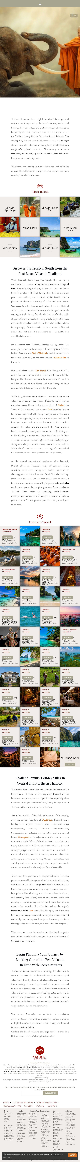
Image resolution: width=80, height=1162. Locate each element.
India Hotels (19, 1117)
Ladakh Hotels (32, 1126)
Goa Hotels (32, 1122)
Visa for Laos (69, 1122)
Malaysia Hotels (20, 1124)
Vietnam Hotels (20, 1141)
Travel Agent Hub (12, 1106)
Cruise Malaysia (8, 1133)
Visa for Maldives (70, 1125)
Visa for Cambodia (71, 1114)
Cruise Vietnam (8, 1139)
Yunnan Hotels (33, 1119)
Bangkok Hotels (45, 1124)
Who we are (7, 1115)
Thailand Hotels (20, 1136)
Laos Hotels (19, 1122)
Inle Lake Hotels (45, 1131)
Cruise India (7, 1127)
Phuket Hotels (45, 1129)
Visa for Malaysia (70, 1124)
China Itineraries (57, 1119)
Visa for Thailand (70, 1139)
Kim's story (7, 1116)
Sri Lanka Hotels (20, 1133)
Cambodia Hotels (21, 1113)
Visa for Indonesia (70, 1119)
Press (6, 1102)
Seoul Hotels (44, 1139)
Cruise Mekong (8, 1132)
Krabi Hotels (44, 1128)
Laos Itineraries (57, 1130)
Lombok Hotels (33, 1132)
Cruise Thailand (8, 1138)
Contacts (52, 1106)
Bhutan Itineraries (58, 1115)
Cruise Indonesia (9, 1129)
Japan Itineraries (58, 1129)
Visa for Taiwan (70, 1138)
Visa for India (69, 1117)
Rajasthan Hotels (33, 1127)
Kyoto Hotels (32, 1138)
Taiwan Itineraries (58, 1149)
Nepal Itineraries (57, 1138)
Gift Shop (6, 1119)
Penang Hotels (45, 1121)
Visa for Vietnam (70, 1144)
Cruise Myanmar (9, 1136)
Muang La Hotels (45, 1120)
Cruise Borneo (8, 1130)
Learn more (7, 1157)
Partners (6, 1118)
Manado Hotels (33, 1133)
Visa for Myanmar (70, 1127)
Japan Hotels (20, 1121)
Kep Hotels (32, 1113)
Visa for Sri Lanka (70, 1136)
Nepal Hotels (19, 1127)
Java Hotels (32, 1130)
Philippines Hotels (21, 1128)
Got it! (72, 1155)
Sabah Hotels (44, 1123)
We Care (40, 1106)
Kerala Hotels (32, 1124)
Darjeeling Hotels (33, 1121)
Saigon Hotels (44, 1146)
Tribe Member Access (47, 1102)
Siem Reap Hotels (33, 1115)
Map (5, 1121)
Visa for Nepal (69, 1128)
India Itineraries (57, 1124)
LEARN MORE (7, 537)
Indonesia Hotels (21, 1119)
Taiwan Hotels (20, 1135)
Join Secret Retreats (22, 1102)
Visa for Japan (69, 1121)
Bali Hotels (32, 1129)
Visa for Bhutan (70, 1113)
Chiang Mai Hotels (46, 1126)
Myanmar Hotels (21, 1125)
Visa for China (69, 1116)
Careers (28, 1106)
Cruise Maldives (8, 1135)
